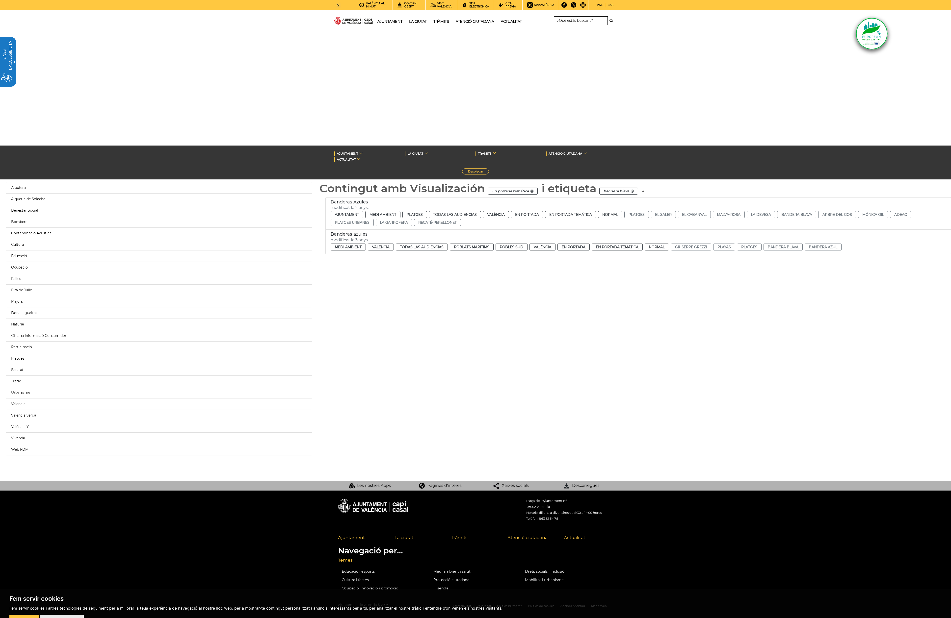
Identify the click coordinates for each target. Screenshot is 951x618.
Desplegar (478, 172)
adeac (900, 214)
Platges (17, 358)
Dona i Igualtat (24, 313)
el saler (663, 214)
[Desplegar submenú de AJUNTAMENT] (361, 152)
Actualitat (574, 537)
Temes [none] (345, 560)
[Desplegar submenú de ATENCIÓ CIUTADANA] (585, 152)
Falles (16, 278)
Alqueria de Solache (28, 199)
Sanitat (17, 370)
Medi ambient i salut (452, 571)
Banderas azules (349, 234)
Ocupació (19, 267)
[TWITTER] (573, 7)
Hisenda (440, 588)
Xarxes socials (515, 485)
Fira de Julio (21, 290)
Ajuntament (347, 214)
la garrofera (394, 222)
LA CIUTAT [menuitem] (418, 21)
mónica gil (873, 214)
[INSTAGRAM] (583, 7)
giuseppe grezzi (691, 247)
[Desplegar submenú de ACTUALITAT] (358, 158)
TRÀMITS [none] (485, 153)
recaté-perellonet (437, 222)
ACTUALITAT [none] (346, 159)
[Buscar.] (613, 21)
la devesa (761, 214)
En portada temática (570, 214)
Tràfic (16, 381)
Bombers (19, 222)
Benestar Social (24, 210)
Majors (17, 301)
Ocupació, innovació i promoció (370, 588)
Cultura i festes (355, 580)
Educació (19, 256)
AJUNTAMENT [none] (347, 153)
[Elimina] (531, 191)
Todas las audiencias (455, 214)
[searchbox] (581, 20)
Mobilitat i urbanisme (544, 580)
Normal (610, 214)
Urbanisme (20, 392)
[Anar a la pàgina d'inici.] (344, 21)
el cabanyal (694, 214)
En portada (527, 214)
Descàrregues (586, 485)
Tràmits (459, 537)
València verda (23, 415)
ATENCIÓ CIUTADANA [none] (565, 153)
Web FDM (19, 449)
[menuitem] (362, 538)
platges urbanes (352, 222)
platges (637, 214)
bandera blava (796, 214)
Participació (21, 347)
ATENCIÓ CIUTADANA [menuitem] (475, 21)
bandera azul (823, 247)
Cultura (17, 244)
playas (724, 247)
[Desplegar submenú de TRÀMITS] (494, 152)
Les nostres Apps (374, 485)
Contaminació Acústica (31, 233)
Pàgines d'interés (444, 485)
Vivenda (18, 438)
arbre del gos (837, 214)
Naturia (17, 324)
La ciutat (404, 537)
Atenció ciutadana (527, 537)
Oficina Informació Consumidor (38, 335)
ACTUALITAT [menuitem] (511, 21)
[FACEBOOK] (564, 7)
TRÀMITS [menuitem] (441, 21)
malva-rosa (728, 214)
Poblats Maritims (471, 247)
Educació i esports (358, 571)
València (18, 404)
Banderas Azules (349, 202)
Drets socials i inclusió (544, 571)
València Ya (20, 426)
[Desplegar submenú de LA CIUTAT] (426, 152)
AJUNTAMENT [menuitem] (389, 21)
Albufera (18, 187)
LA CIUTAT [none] (415, 153)
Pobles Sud (511, 247)
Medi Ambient (383, 214)
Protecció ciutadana (451, 580)
